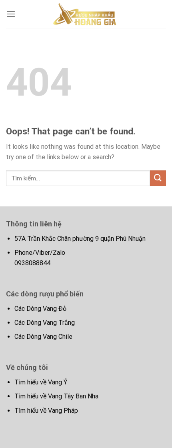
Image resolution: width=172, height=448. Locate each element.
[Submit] (158, 178)
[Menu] (11, 14)
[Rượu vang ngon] (86, 14)
